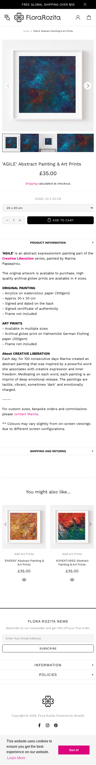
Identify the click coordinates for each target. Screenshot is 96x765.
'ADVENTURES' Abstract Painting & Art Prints (72, 562)
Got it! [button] (74, 750)
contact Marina (26, 414)
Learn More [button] (16, 758)
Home (26, 31)
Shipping (31, 183)
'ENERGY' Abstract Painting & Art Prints (24, 562)
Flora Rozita (37, 17)
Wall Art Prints (24, 554)
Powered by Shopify (70, 715)
